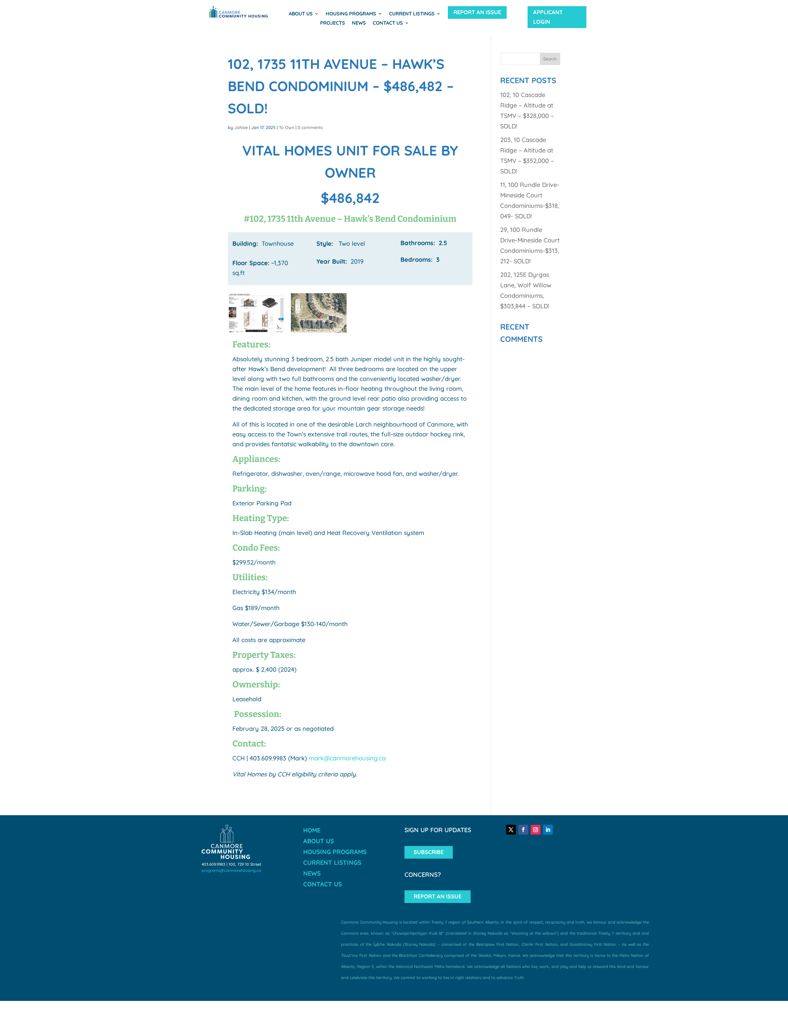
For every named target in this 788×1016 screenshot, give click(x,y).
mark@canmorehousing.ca (347, 758)
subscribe (429, 852)
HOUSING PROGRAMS (335, 852)
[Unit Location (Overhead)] (319, 332)
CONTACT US (322, 884)
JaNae (241, 127)
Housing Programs (351, 14)
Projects (332, 23)
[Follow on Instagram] (536, 830)
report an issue (477, 12)
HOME (311, 830)
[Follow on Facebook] (523, 830)
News (359, 23)
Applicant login (548, 17)
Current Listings (412, 14)
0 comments (310, 127)
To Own (286, 127)
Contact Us (388, 23)
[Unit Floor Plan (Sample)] (255, 332)
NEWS (312, 873)
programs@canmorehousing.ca (231, 870)
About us (301, 14)
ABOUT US (318, 841)
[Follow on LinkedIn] (548, 830)
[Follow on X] (511, 830)
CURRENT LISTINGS (332, 862)
